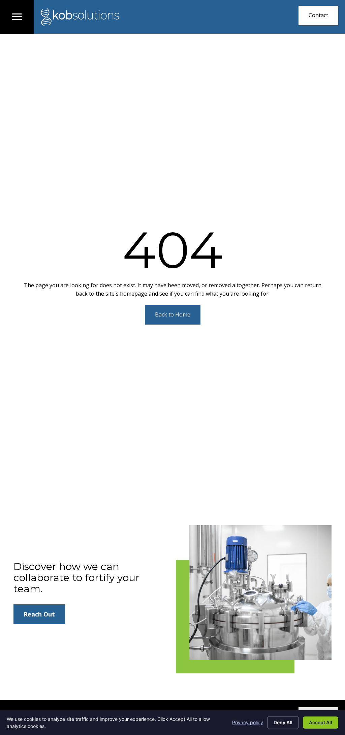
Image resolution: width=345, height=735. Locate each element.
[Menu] (17, 17)
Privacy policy (247, 722)
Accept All (320, 722)
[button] (318, 15)
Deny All (283, 722)
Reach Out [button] (39, 614)
